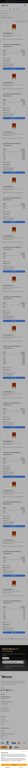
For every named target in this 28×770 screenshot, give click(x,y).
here (22, 760)
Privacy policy (24, 751)
